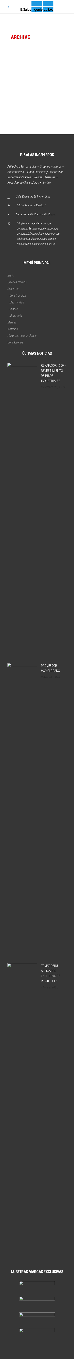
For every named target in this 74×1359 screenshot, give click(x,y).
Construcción (17, 295)
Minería (14, 309)
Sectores (13, 289)
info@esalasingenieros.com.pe (34, 223)
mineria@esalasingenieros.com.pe (36, 244)
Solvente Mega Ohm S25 (28, 94)
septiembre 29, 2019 (39, 82)
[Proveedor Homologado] (22, 810)
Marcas (12, 322)
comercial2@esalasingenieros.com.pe (38, 233)
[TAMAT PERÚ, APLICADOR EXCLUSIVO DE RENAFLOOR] (22, 1110)
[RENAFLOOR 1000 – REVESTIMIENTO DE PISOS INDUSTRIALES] (22, 510)
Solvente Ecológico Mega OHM (34, 111)
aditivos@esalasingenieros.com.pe (36, 238)
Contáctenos (15, 342)
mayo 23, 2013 (50, 677)
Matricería (15, 316)
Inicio (10, 275)
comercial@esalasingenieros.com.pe (37, 228)
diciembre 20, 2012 (53, 387)
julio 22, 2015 (49, 987)
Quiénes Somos (17, 282)
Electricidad (16, 302)
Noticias (12, 329)
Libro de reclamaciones (22, 336)
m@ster (16, 82)
